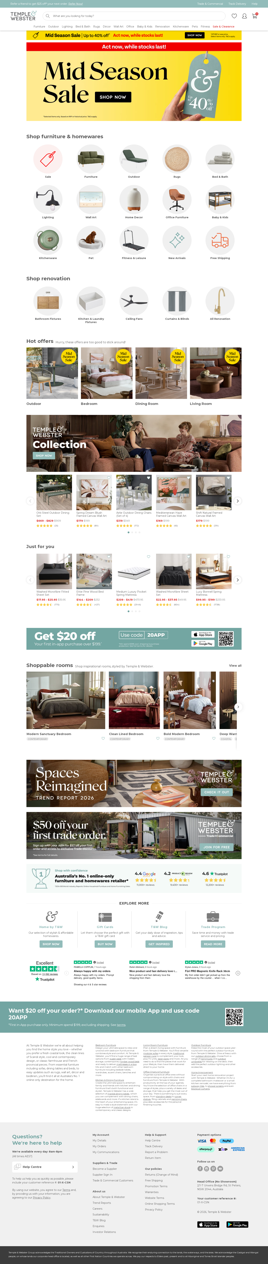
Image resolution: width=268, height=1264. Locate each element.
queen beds (115, 1058)
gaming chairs (179, 1099)
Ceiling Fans (134, 319)
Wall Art (91, 217)
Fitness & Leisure (134, 258)
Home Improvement (202, 1072)
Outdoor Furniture (201, 1045)
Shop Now (51, 944)
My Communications (106, 1152)
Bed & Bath (220, 176)
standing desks (163, 1096)
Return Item (153, 1158)
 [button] (30, 501)
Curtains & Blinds (177, 319)
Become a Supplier (105, 1169)
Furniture (91, 176)
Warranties (151, 1192)
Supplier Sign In (102, 1174)
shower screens (216, 1086)
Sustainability (101, 1214)
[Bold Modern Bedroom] (190, 701)
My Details (99, 1140)
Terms (66, 1190)
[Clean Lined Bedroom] (134, 701)
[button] (128, 532)
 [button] (237, 501)
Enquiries (98, 1226)
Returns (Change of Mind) (161, 1174)
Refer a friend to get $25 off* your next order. (46, 3)
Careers (97, 1208)
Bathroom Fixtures (48, 319)
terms (121, 1025)
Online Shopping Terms (160, 1203)
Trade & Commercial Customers (113, 1180)
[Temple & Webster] (23, 16)
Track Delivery (237, 3)
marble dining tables (118, 1093)
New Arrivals (177, 258)
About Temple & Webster (109, 1197)
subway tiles (197, 1086)
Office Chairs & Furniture (156, 1071)
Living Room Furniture (155, 1045)
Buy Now (105, 944)
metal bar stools (122, 1107)
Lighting (48, 217)
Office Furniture (177, 217)
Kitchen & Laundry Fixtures (91, 320)
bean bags (163, 1058)
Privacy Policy (42, 1197)
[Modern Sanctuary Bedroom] (65, 701)
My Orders (99, 1146)
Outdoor (134, 176)
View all (235, 665)
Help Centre (152, 1140)
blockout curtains (200, 1088)
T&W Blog (99, 1220)
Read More (213, 944)
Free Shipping (220, 258)
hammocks (207, 1058)
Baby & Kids (220, 217)
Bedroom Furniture (106, 1045)
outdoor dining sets (205, 1056)
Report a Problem (156, 1152)
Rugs (177, 176)
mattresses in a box (126, 1064)
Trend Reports (102, 1203)
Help (255, 3)
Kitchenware (48, 258)
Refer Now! (75, 3)
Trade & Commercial (210, 3)
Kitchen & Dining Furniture (110, 1080)
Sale (48, 176)
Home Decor (134, 217)
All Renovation (220, 319)
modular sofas (150, 1053)
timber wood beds (129, 1061)
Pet (91, 258)
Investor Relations (104, 1232)
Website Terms (154, 1198)
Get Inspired (159, 944)
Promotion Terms (156, 1186)
